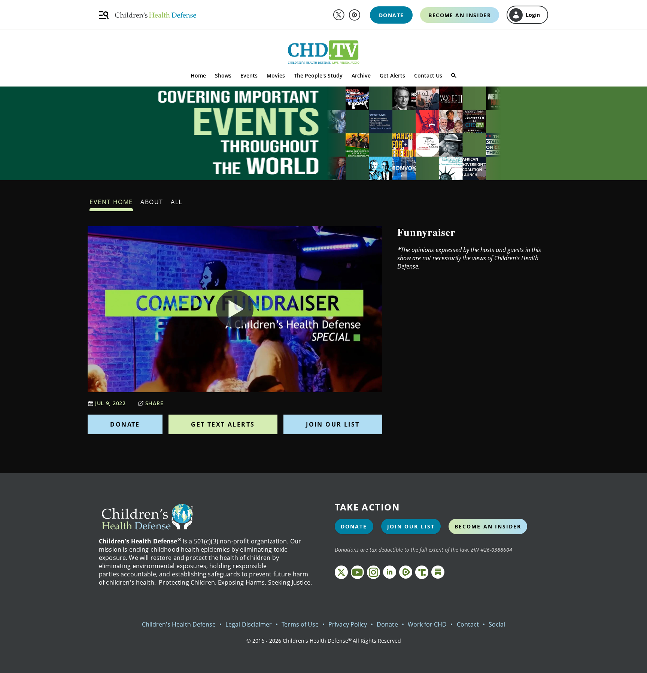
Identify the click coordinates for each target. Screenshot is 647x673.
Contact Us (428, 75)
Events (249, 75)
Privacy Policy (347, 624)
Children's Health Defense (179, 624)
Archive (361, 75)
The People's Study (318, 75)
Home (198, 75)
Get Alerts (392, 75)
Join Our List (332, 424)
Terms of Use (300, 624)
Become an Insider (488, 526)
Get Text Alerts (223, 424)
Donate (125, 424)
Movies (276, 75)
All (176, 202)
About (151, 202)
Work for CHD (427, 624)
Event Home (111, 202)
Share (154, 403)
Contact (468, 624)
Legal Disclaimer (248, 624)
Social (497, 624)
